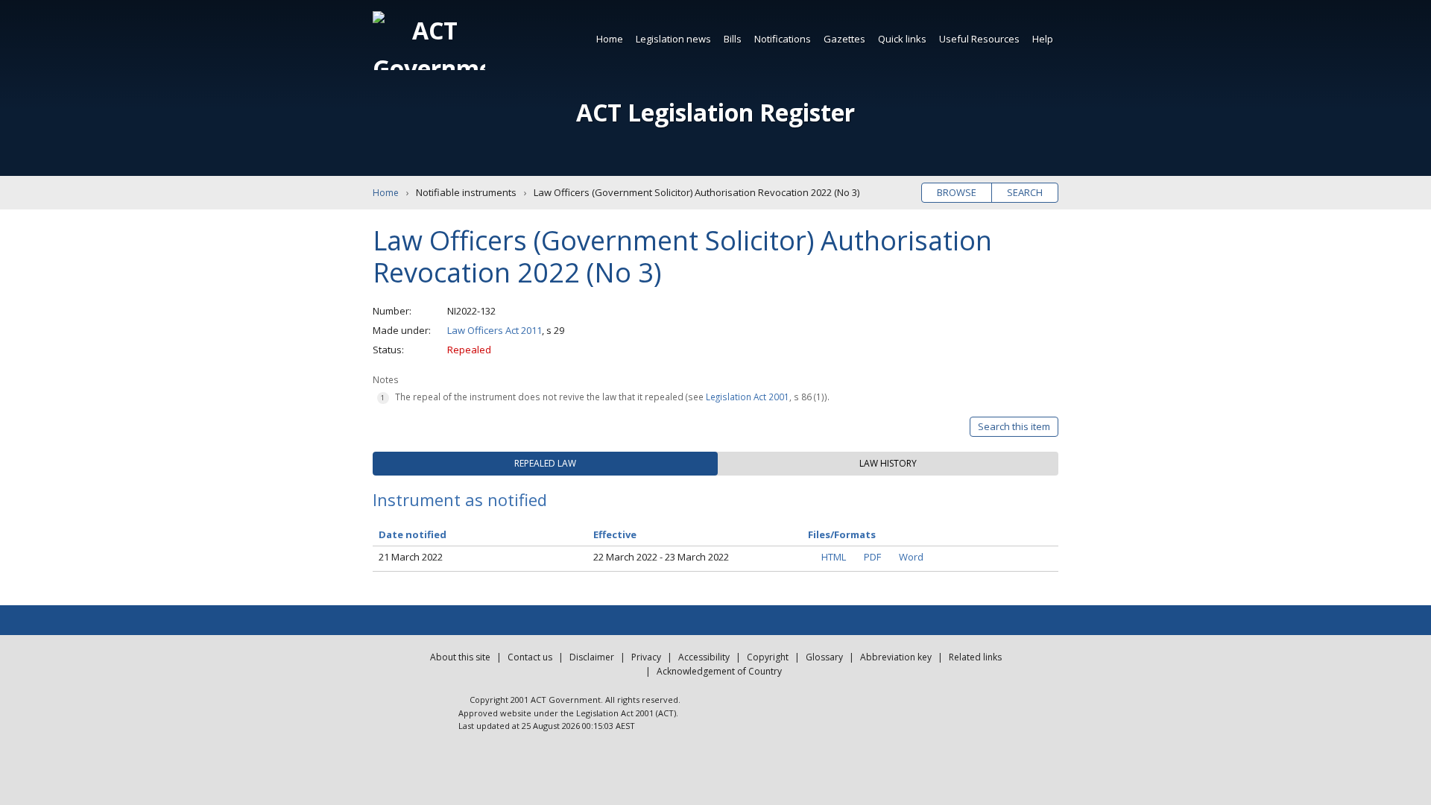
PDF (872, 557)
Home (609, 38)
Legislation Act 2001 (747, 396)
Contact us (530, 657)
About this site (460, 657)
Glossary (824, 657)
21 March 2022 (411, 557)
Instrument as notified (460, 499)
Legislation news (673, 38)
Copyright (768, 657)
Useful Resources (979, 38)
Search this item (1014, 426)
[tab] (545, 464)
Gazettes (844, 38)
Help (1042, 38)
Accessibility (704, 657)
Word (911, 557)
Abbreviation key (896, 657)
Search (1025, 192)
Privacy (646, 657)
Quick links (902, 38)
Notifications (782, 38)
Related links (975, 657)
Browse (956, 192)
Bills (733, 38)
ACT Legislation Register (715, 112)
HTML (833, 557)
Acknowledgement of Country (719, 671)
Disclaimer (591, 657)
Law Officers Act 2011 (494, 330)
